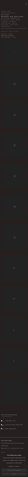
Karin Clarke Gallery (5, 4)
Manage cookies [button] (14, 466)
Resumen (4, 33)
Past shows (5, 14)
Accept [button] (14, 473)
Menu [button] (26, 4)
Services (3, 452)
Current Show (6, 11)
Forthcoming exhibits (8, 13)
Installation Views (7, 35)
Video (14, 37)
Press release (6, 37)
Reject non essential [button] (13, 470)
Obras (10, 33)
